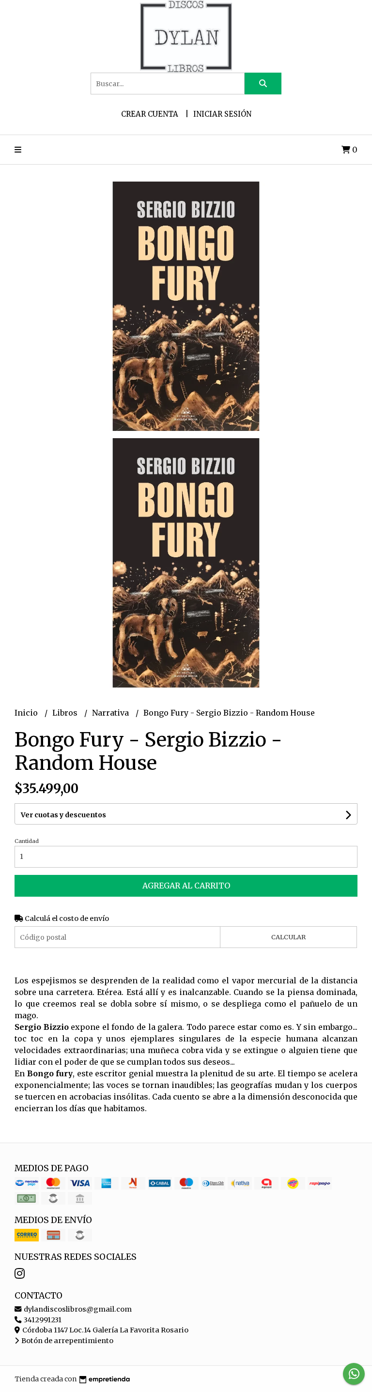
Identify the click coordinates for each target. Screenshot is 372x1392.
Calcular (288, 937)
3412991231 (42, 1320)
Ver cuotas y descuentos (63, 815)
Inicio (27, 713)
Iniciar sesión (222, 114)
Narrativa (111, 713)
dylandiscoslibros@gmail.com (77, 1309)
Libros (65, 713)
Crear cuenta (149, 114)
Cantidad (27, 841)
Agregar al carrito (186, 885)
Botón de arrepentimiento (66, 1340)
